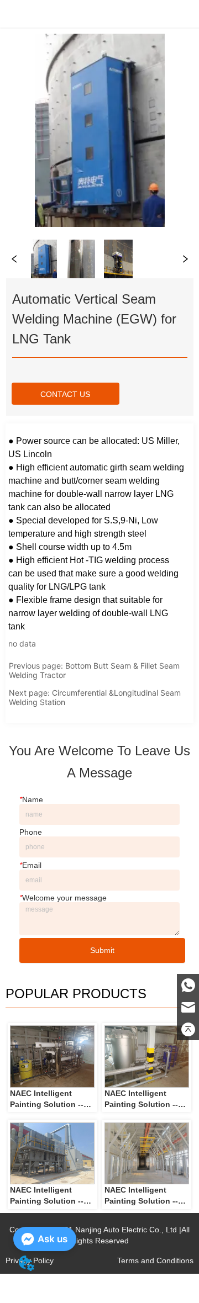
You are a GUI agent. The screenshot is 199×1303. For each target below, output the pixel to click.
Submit (102, 950)
